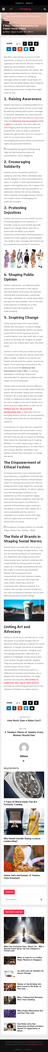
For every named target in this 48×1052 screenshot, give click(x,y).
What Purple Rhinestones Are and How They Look (30, 1011)
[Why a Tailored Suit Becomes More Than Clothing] (10, 1000)
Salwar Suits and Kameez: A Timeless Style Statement (22, 877)
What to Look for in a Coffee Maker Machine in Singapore (29, 958)
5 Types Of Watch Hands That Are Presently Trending (20, 803)
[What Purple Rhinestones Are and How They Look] (10, 1014)
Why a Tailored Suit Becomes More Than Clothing (30, 998)
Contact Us (19, 3)
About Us (29, 3)
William (7, 32)
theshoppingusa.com (35, 1044)
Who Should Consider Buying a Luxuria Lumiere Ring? (22, 840)
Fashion (5, 22)
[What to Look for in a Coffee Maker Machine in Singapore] (10, 960)
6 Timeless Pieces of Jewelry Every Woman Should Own (24, 733)
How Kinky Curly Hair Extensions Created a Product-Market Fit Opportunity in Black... (30, 1027)
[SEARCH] (41, 899)
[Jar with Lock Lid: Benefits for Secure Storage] (10, 974)
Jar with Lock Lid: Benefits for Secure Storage (30, 972)
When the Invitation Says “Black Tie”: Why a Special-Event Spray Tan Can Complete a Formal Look (24, 948)
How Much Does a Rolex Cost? (24, 720)
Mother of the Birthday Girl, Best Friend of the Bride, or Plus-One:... (29, 986)
